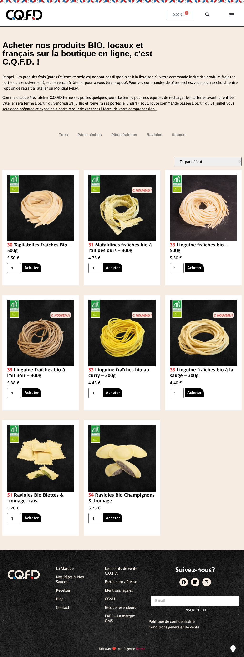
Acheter (32, 267)
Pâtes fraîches (124, 135)
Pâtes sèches (89, 135)
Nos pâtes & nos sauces (70, 579)
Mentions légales (119, 590)
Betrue (140, 649)
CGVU (110, 599)
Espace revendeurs (120, 607)
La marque (65, 568)
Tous (63, 135)
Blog (59, 599)
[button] (207, 15)
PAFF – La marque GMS (120, 618)
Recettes (63, 590)
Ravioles (154, 135)
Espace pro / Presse (121, 582)
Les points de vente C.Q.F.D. (121, 570)
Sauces (178, 135)
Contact (62, 607)
